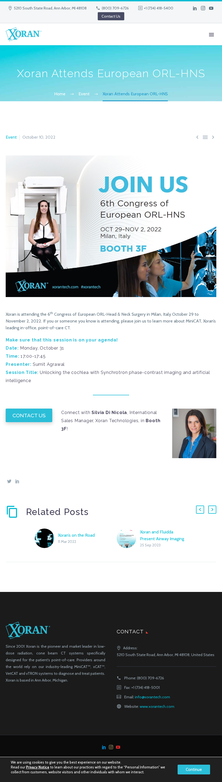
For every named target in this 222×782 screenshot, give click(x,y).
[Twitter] (9, 481)
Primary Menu (211, 35)
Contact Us (111, 16)
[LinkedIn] (195, 8)
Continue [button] (194, 769)
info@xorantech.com (152, 697)
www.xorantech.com (157, 706)
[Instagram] (203, 8)
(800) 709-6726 (115, 8)
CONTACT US (28, 415)
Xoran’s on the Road (76, 535)
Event (11, 137)
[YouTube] (211, 8)
